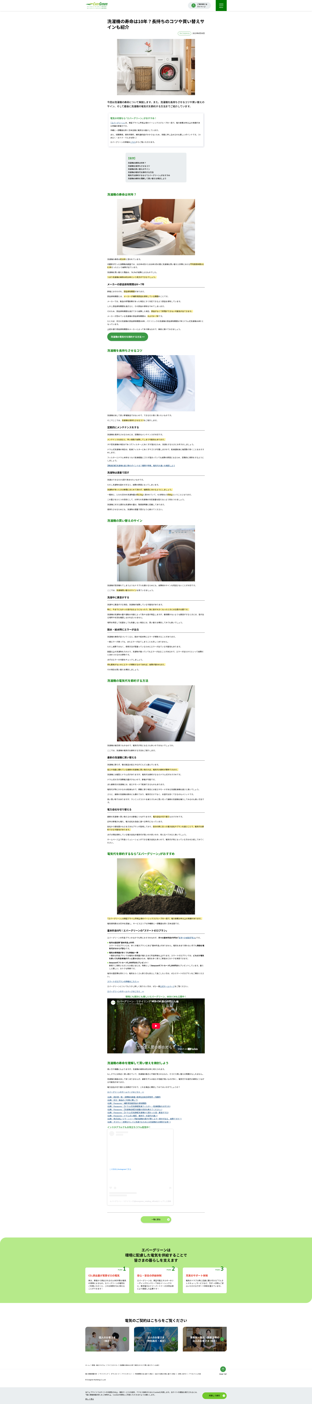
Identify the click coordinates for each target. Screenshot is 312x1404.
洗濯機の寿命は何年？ (137, 162)
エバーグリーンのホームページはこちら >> (125, 991)
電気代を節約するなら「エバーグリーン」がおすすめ (149, 175)
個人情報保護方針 (91, 1374)
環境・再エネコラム (98, 1365)
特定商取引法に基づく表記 (144, 1374)
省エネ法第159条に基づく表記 (165, 1374)
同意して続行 (214, 1395)
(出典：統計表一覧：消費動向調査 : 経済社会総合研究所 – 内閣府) (134, 1097)
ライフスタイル (112, 1365)
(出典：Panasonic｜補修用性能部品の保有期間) (126, 1103)
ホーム (87, 1365)
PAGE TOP (223, 1374)
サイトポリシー (127, 1374)
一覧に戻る (156, 1219)
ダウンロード (115, 1374)
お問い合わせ (182, 1374)
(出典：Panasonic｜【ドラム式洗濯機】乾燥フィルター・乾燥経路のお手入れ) (138, 1106)
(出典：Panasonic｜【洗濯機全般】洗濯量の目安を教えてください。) (134, 1109)
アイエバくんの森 (195, 1374)
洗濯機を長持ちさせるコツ (139, 166)
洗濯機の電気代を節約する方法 (141, 172)
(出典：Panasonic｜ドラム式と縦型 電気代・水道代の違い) (132, 1115)
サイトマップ (104, 1374)
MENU (221, 7)
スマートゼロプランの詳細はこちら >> (123, 981)
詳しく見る (89, 1399)
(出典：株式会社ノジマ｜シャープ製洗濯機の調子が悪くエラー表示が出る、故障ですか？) (144, 1118)
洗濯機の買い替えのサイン (139, 169)
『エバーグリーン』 (117, 122)
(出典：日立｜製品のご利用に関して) (122, 1100)
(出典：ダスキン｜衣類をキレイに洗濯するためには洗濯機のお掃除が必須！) (139, 1122)
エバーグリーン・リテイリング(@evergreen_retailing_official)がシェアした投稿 (140, 1201)
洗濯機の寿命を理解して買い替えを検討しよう (147, 178)
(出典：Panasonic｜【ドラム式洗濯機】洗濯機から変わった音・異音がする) (138, 1112)
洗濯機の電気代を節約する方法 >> (128, 336)
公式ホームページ (167, 986)
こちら (133, 142)
